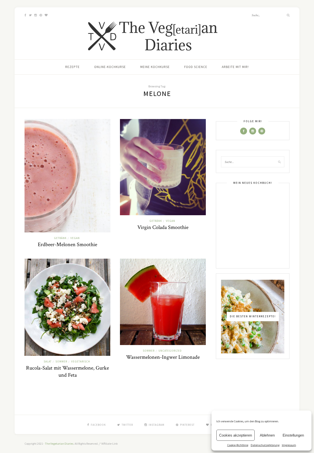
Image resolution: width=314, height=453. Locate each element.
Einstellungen (293, 435)
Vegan (75, 238)
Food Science (195, 67)
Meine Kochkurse (155, 67)
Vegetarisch (80, 361)
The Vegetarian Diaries (59, 443)
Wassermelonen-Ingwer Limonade (163, 357)
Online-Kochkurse (110, 67)
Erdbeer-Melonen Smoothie (67, 244)
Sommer (61, 361)
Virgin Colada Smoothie (162, 227)
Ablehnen (267, 435)
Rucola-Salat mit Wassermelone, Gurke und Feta (67, 371)
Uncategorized (170, 350)
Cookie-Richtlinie (237, 445)
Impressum (289, 445)
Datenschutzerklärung (265, 445)
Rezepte (72, 67)
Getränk (60, 238)
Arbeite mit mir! (235, 67)
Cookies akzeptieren (235, 435)
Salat (48, 361)
